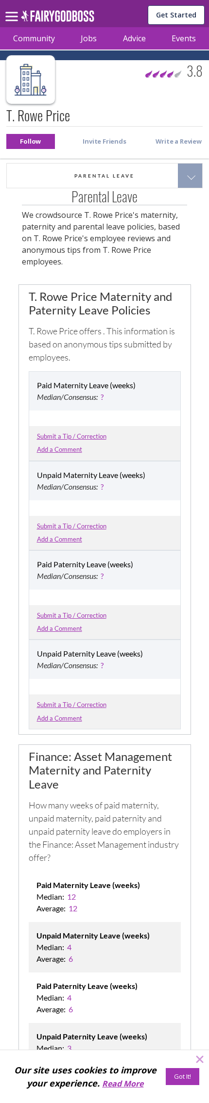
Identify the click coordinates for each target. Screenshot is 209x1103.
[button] (30, 141)
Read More (122, 1083)
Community (34, 38)
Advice (134, 38)
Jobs (89, 38)
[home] (57, 18)
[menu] (13, 8)
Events (184, 38)
